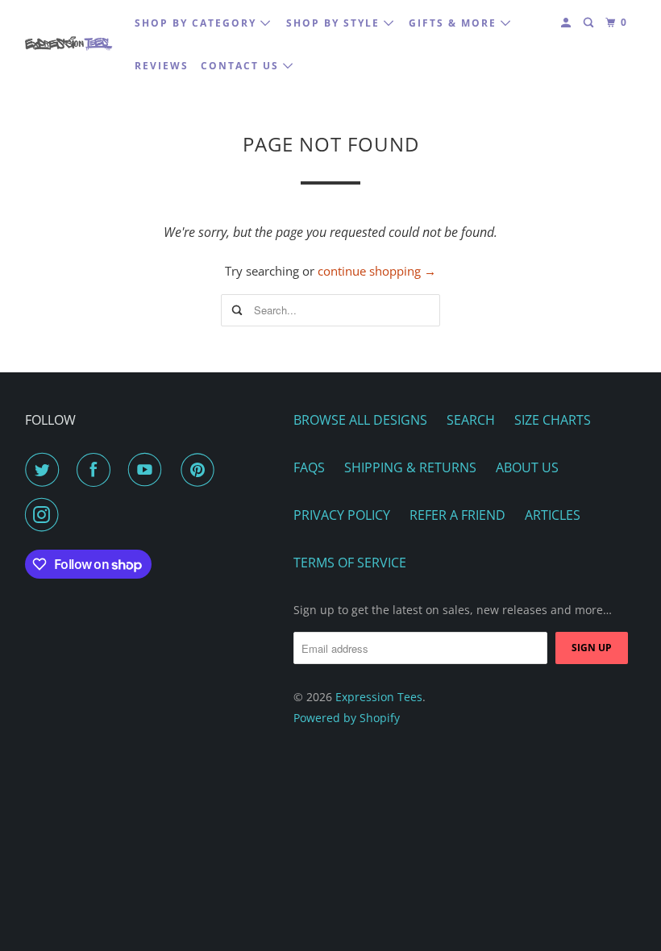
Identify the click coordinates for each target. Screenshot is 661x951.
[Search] (590, 23)
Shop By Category (197, 23)
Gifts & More (455, 23)
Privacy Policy (341, 515)
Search (471, 420)
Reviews (162, 66)
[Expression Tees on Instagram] (45, 515)
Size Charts (552, 420)
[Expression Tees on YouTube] (148, 470)
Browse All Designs (360, 420)
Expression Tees (378, 696)
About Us (527, 467)
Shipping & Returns (410, 467)
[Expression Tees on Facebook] (97, 470)
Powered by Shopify (346, 717)
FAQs (309, 467)
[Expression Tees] (69, 44)
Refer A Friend (457, 515)
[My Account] (567, 23)
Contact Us (242, 66)
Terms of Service (349, 562)
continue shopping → (377, 271)
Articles (552, 515)
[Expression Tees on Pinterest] (201, 470)
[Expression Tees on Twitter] (45, 470)
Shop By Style (335, 23)
